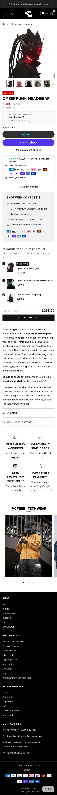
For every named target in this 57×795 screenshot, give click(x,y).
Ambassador (8, 715)
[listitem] (28, 4)
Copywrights (8, 701)
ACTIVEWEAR (8, 627)
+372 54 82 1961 (28, 729)
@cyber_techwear (28, 508)
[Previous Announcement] (4, 4)
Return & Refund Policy (13, 641)
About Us (6, 692)
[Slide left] (5, 83)
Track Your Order (10, 710)
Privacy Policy (8, 655)
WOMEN (6, 609)
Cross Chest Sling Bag (28, 294)
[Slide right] (52, 83)
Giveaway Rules (9, 650)
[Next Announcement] (52, 4)
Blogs (4, 673)
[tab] (23, 582)
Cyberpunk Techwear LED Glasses (34, 280)
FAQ (4, 706)
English (27, 770)
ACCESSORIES (8, 613)
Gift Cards (7, 668)
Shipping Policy (9, 659)
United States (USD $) (27, 765)
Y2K (4, 622)
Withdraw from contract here (16, 678)
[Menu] (5, 14)
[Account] (12, 14)
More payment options (28, 150)
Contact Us (7, 697)
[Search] (46, 14)
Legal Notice (8, 664)
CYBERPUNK (7, 618)
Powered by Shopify (28, 788)
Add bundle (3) (28, 317)
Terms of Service (10, 646)
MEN (4, 604)
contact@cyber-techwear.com (26, 736)
